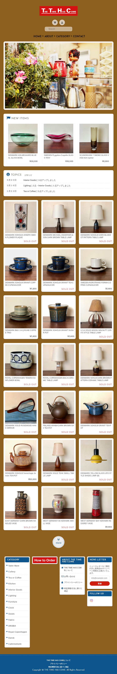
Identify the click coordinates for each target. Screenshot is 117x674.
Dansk (11, 638)
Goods (11, 614)
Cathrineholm (14, 644)
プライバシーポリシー (73, 582)
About (49, 36)
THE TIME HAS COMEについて (73, 569)
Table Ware (13, 566)
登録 (100, 583)
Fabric (11, 620)
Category (63, 36)
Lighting (12, 596)
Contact (79, 36)
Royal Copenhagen (17, 632)
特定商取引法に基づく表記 (73, 589)
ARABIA (12, 626)
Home (38, 36)
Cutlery (11, 572)
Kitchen (12, 584)
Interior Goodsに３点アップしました (39, 180)
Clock (11, 608)
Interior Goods (15, 590)
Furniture (12, 602)
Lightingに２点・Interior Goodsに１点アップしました (47, 185)
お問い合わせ (69, 576)
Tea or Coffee (14, 578)
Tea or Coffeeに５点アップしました (39, 191)
